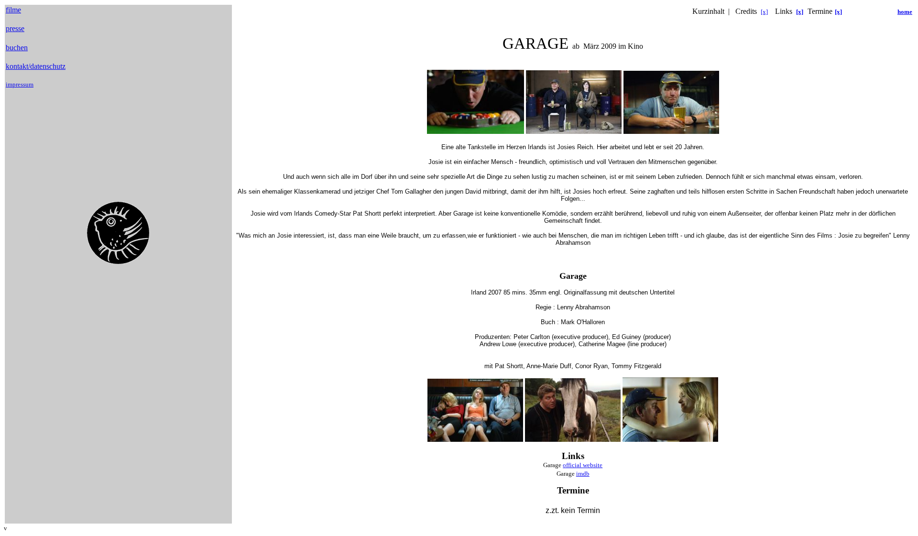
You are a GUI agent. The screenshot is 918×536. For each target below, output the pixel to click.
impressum (19, 84)
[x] (764, 11)
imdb (583, 473)
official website (582, 465)
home (904, 11)
